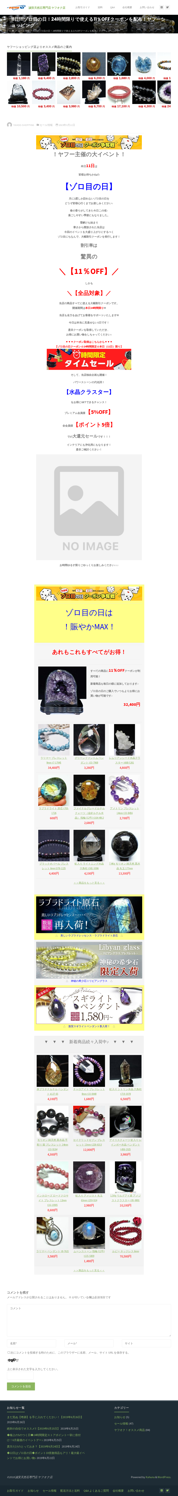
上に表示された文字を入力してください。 (33, 1369)
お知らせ (119, 1417)
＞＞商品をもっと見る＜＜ (89, 882)
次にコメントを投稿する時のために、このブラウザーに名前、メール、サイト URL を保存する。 (70, 1352)
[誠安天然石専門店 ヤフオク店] (16, 7)
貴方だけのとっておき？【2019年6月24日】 (34, 1446)
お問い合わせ (136, 1490)
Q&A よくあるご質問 (96, 1490)
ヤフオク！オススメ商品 (129, 1430)
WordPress (164, 1477)
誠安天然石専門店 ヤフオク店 (47, 8)
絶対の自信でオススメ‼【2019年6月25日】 (33, 1428)
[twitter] (167, 7)
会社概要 (118, 1490)
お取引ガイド (15, 1490)
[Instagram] (161, 7)
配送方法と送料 (70, 1490)
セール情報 (23, 30)
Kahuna (150, 1477)
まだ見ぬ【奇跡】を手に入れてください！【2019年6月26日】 (45, 1417)
